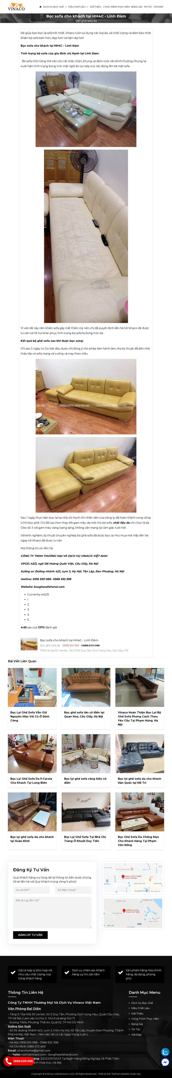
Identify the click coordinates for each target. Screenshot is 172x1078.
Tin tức (148, 6)
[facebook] (165, 1062)
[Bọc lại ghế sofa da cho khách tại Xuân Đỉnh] (32, 811)
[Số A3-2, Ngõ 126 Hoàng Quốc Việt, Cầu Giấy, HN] (133, 877)
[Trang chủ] (40, 7)
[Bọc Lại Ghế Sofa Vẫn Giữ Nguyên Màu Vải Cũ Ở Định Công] (32, 687)
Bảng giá (136, 6)
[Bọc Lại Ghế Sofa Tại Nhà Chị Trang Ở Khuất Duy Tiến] (86, 811)
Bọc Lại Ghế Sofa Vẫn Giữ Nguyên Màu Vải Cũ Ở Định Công (29, 716)
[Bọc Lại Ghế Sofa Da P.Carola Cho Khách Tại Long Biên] (32, 753)
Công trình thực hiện (116, 6)
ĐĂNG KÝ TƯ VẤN (30, 935)
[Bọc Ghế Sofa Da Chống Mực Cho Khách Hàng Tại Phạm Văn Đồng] (139, 811)
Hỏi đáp (158, 6)
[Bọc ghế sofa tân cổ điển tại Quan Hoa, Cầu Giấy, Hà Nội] (86, 687)
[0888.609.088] (165, 1052)
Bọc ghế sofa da (86, 20)
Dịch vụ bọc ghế (53, 6)
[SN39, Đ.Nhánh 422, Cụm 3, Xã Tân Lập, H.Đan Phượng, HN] (133, 913)
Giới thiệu (95, 6)
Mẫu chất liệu (77, 6)
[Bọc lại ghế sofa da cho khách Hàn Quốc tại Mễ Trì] (139, 753)
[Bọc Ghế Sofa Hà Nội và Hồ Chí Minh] (16, 6)
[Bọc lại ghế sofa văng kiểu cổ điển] (86, 753)
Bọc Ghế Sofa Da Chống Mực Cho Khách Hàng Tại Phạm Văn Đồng (138, 841)
